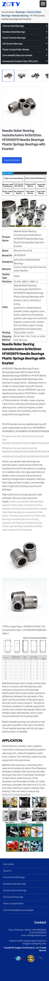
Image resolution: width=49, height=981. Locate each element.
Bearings (20, 12)
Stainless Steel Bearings (13, 32)
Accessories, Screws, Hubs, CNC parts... (20, 61)
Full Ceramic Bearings (12, 44)
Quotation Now (12, 160)
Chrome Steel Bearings (13, 26)
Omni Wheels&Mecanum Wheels (18, 910)
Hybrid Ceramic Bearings (14, 38)
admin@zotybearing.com (36, 935)
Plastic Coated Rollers (13, 903)
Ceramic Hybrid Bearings (14, 890)
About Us (7, 871)
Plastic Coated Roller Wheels (15, 49)
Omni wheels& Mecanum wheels (17, 55)
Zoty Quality (8, 864)
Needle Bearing (20, 15)
